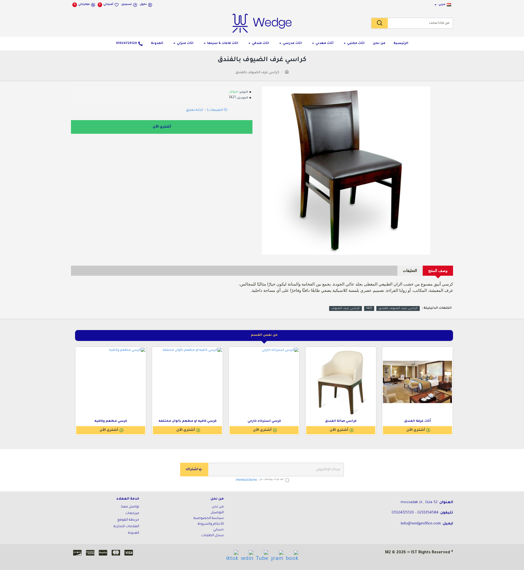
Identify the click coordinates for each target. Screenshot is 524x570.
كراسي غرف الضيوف (345, 308)
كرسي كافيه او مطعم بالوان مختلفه (187, 421)
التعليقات (410, 270)
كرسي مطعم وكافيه (110, 421)
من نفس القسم (264, 335)
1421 (369, 308)
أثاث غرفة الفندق (417, 421)
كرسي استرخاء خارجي (264, 421)
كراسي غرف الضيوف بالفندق (398, 308)
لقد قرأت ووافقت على (260, 479)
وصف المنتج (438, 270)
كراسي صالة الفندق (340, 421)
